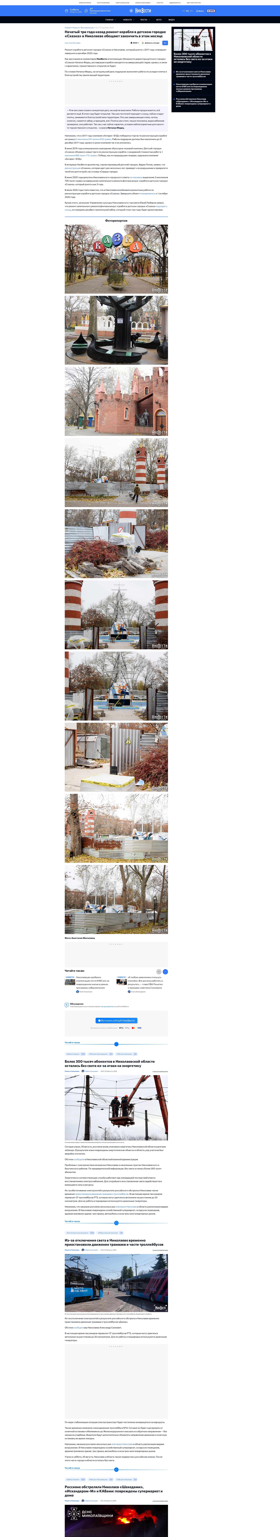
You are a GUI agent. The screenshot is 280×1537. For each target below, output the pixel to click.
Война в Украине (85, 3)
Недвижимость (175, 3)
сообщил (78, 1327)
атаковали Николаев (126, 1206)
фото (159, 20)
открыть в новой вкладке (160, 1071)
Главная (68, 28)
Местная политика (194, 3)
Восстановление (103, 3)
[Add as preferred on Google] (131, 11)
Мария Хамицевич (91, 1071)
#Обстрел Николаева (124, 1054)
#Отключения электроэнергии (77, 1233)
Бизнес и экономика (142, 3)
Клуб (212, 11)
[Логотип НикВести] (143, 10)
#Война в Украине (72, 1054)
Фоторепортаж (87, 28)
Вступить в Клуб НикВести (118, 1020)
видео (172, 20)
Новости (76, 28)
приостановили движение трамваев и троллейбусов (102, 1194)
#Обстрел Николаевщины (98, 1054)
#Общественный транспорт (108, 1233)
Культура (160, 3)
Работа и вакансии (122, 3)
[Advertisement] (116, 94)
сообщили (79, 1159)
